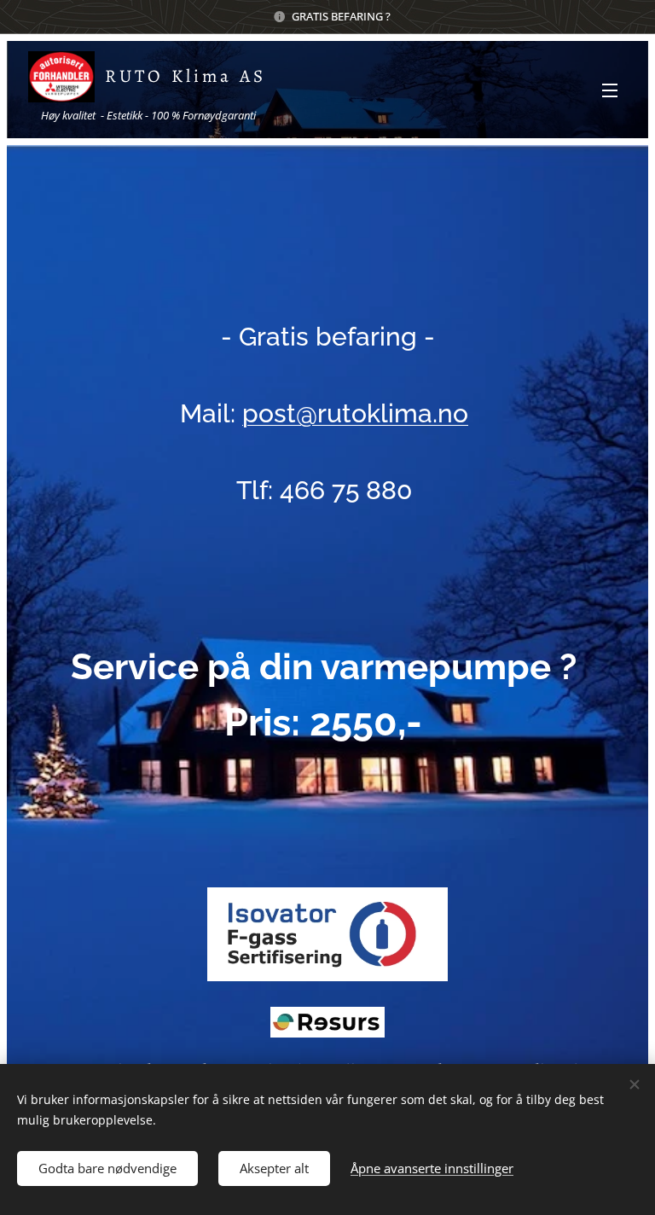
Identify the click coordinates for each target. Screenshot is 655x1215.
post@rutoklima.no (355, 413)
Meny (610, 90)
